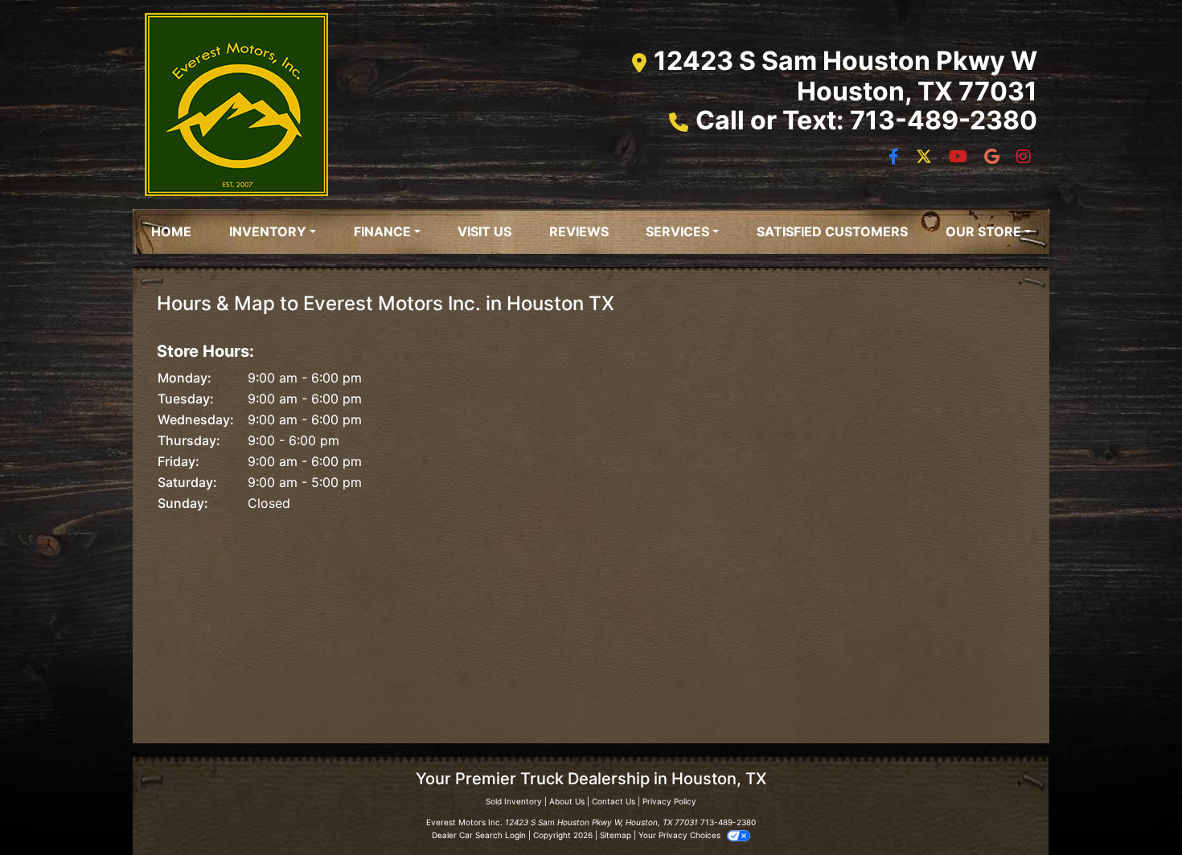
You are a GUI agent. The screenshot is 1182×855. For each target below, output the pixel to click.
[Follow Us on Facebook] (895, 157)
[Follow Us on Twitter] (925, 157)
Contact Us (613, 801)
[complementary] (1134, 807)
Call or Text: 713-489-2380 (866, 120)
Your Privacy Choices (680, 835)
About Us (567, 801)
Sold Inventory (514, 801)
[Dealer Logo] (236, 104)
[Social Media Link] (994, 157)
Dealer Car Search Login (479, 835)
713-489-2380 (728, 822)
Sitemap (615, 835)
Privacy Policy (669, 801)
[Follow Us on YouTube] (960, 157)
